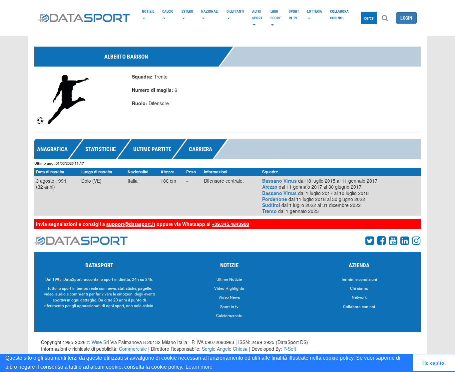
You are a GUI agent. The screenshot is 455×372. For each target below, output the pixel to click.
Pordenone (274, 199)
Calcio (168, 11)
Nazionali (210, 11)
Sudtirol (271, 205)
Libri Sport (275, 14)
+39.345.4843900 (230, 224)
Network (359, 297)
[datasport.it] (84, 18)
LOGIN (406, 18)
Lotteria (314, 11)
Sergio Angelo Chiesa (224, 348)
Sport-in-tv (229, 306)
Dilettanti (235, 11)
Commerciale (133, 348)
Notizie (148, 11)
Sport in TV (294, 14)
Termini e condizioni (359, 279)
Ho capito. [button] (434, 363)
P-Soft (289, 348)
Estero (187, 11)
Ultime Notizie (229, 279)
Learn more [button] (199, 367)
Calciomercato (229, 315)
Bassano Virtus (279, 180)
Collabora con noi (339, 14)
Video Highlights (229, 288)
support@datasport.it (130, 224)
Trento (269, 211)
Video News (229, 297)
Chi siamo (359, 288)
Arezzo (269, 186)
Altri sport (257, 14)
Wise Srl (100, 342)
